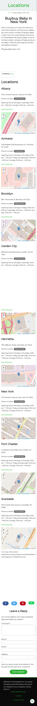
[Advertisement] (18, 287)
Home (10, 13)
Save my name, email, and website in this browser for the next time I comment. (17, 665)
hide (11, 74)
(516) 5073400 (19, 258)
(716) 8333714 (19, 151)
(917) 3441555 (19, 401)
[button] (18, 121)
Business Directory (18, 692)
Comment (5, 623)
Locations (18, 5)
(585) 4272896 (19, 349)
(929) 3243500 (19, 203)
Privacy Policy (18, 700)
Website (4, 654)
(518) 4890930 (19, 99)
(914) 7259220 (19, 511)
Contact (18, 696)
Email (4, 647)
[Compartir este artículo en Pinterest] (23, 603)
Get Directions (6, 109)
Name (4, 639)
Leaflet (19, 133)
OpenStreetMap (26, 133)
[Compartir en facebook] (6, 603)
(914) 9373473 (19, 456)
